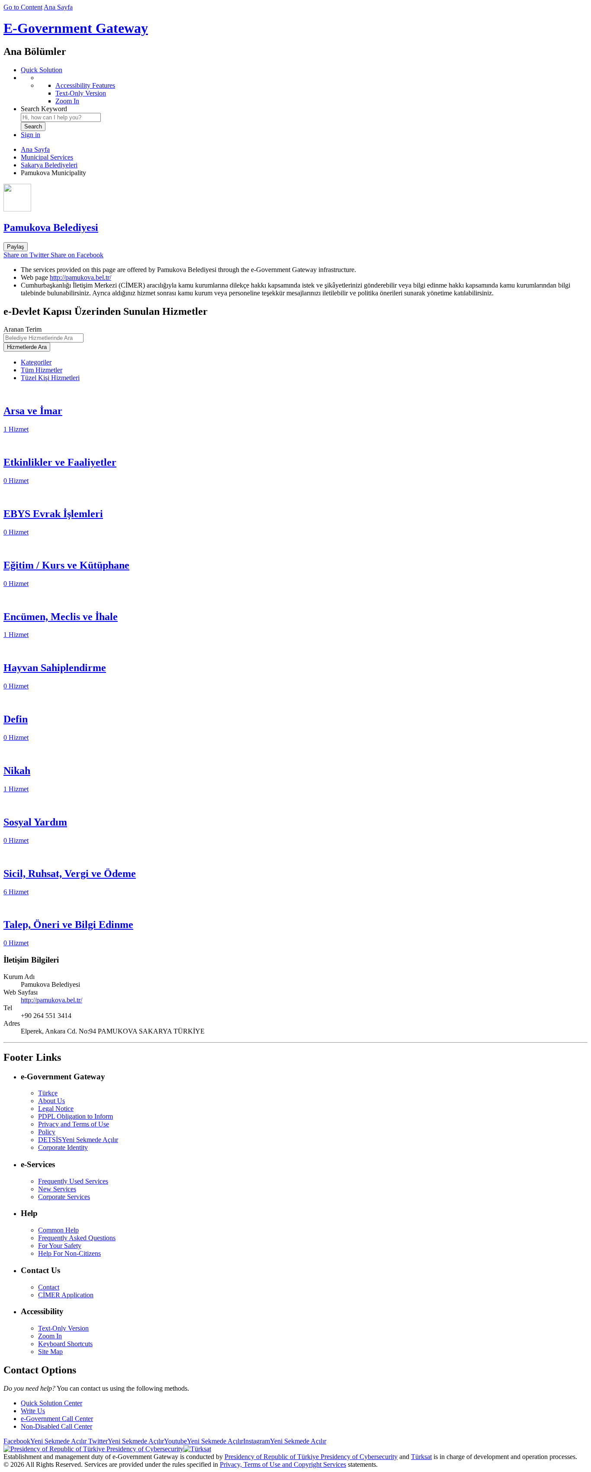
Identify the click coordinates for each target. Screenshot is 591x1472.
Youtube (203, 1441)
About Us (51, 1100)
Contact (48, 1287)
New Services (57, 1189)
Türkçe (48, 1093)
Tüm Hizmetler (41, 370)
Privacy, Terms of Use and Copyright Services (283, 1464)
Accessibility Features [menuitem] (85, 85)
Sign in (30, 134)
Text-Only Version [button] (63, 1328)
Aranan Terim (22, 329)
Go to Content (22, 7)
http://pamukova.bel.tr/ (80, 277)
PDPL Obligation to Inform (75, 1116)
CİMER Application (65, 1295)
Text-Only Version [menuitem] (80, 93)
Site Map (50, 1351)
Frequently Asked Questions (77, 1238)
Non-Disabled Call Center (56, 1426)
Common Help (58, 1230)
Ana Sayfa (58, 7)
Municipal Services (47, 157)
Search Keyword (44, 108)
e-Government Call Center (57, 1418)
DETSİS (78, 1139)
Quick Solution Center (51, 1403)
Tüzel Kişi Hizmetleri (50, 377)
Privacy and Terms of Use (73, 1124)
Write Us (33, 1410)
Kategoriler (36, 362)
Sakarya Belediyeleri (49, 165)
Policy (46, 1132)
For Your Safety (59, 1245)
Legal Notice (56, 1108)
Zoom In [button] (50, 1336)
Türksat (421, 1456)
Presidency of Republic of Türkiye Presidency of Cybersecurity (311, 1456)
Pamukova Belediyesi (50, 227)
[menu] (304, 89)
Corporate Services (64, 1196)
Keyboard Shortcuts (65, 1343)
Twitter (125, 1441)
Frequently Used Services (73, 1181)
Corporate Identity (63, 1147)
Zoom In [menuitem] (67, 101)
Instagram (284, 1441)
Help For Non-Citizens (69, 1253)
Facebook (45, 1441)
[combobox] (61, 117)
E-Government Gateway (75, 28)
